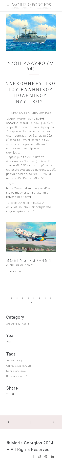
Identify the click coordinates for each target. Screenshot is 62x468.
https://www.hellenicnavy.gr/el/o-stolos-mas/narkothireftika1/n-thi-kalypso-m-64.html (28, 192)
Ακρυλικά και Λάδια (19, 265)
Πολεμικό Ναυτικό (16, 376)
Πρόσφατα (13, 271)
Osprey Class (13, 366)
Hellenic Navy (14, 360)
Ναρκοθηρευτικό (16, 371)
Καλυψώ (26, 366)
